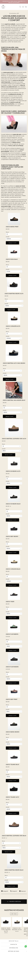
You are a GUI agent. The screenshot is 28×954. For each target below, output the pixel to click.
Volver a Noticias (15, 901)
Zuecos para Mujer (20, 172)
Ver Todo (14, 913)
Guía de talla (13, 941)
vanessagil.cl (12, 140)
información (13, 947)
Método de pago (13, 951)
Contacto (13, 944)
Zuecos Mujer (7, 47)
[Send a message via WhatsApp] (25, 946)
